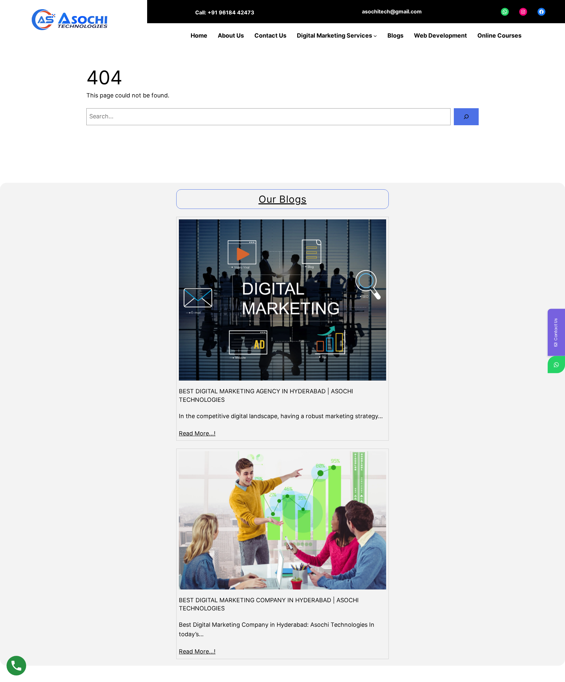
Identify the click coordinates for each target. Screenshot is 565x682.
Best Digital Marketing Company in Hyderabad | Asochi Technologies (269, 604)
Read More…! (197, 433)
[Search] (466, 116)
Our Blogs (283, 199)
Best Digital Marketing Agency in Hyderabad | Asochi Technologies (266, 395)
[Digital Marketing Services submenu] (375, 36)
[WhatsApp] (556, 364)
